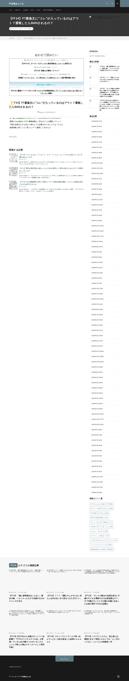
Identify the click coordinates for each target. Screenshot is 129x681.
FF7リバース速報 (96, 508)
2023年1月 (95, 346)
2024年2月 (95, 278)
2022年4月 (95, 393)
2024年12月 (95, 226)
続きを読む (13, 136)
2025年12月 (95, 163)
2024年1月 (95, 283)
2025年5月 (95, 199)
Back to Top (64, 659)
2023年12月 (95, 288)
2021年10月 (95, 424)
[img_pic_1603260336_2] (46, 112)
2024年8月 (95, 246)
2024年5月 (95, 262)
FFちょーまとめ (95, 522)
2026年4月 (95, 142)
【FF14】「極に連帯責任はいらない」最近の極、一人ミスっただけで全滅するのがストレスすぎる (110, 68)
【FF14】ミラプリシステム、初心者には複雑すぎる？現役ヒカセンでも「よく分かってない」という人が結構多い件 (102, 639)
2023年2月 (95, 341)
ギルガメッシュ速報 (96, 535)
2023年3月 (95, 335)
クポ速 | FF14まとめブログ (99, 540)
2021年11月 (95, 419)
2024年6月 (95, 257)
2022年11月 (95, 356)
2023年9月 (95, 304)
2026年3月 (95, 147)
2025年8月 (95, 184)
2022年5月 (95, 388)
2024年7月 (95, 252)
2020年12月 (95, 477)
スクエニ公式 (113, 540)
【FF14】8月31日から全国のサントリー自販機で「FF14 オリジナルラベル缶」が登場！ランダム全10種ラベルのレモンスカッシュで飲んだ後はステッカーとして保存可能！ (27, 641)
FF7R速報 (110, 504)
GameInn (93, 526)
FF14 (38, 10)
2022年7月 (95, 377)
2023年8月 (95, 309)
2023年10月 (95, 299)
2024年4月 (95, 267)
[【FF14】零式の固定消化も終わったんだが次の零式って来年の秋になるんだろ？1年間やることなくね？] (13, 171)
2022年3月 (95, 398)
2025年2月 (95, 215)
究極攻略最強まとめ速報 (98, 549)
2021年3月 (95, 461)
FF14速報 (28, 28)
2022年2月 (95, 403)
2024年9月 (95, 241)
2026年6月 (95, 131)
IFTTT (100, 526)
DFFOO (58, 10)
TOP (10, 10)
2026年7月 (95, 126)
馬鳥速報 (110, 549)
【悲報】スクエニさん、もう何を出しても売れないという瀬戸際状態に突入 (46, 78)
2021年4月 (95, 456)
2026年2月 (95, 152)
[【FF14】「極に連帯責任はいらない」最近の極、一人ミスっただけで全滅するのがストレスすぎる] (94, 70)
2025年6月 (95, 194)
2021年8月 (95, 435)
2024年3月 (95, 273)
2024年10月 (95, 236)
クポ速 (107, 535)
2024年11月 (95, 231)
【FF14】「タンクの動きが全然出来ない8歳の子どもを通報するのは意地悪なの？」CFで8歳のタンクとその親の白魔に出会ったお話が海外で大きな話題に (110, 92)
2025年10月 (95, 173)
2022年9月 (95, 367)
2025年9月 (95, 179)
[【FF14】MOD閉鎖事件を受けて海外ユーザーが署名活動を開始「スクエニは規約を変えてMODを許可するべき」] (13, 185)
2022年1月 (95, 409)
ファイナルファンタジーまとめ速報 (101, 545)
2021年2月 (95, 466)
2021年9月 (95, 430)
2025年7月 (95, 189)
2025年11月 (95, 168)
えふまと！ (94, 531)
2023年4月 (95, 330)
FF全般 (25, 10)
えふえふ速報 (109, 526)
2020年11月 (95, 482)
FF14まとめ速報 (108, 508)
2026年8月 (95, 121)
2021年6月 (95, 445)
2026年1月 (95, 158)
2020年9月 (95, 492)
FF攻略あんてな (107, 522)
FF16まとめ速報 (103, 513)
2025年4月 (95, 205)
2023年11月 (95, 294)
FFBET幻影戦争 (48, 10)
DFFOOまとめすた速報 (97, 504)
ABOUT (17, 10)
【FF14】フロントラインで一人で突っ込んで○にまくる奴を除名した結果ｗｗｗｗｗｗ (64, 639)
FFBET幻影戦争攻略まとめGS (99, 517)
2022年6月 (95, 382)
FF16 (32, 10)
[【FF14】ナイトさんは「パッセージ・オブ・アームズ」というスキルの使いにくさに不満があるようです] (13, 158)
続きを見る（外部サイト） (46, 85)
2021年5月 (95, 450)
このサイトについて (15, 667)
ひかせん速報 (104, 531)
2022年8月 (95, 372)
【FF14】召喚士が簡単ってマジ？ (46, 70)
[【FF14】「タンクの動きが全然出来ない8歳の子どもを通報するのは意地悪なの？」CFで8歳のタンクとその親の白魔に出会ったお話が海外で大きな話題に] (94, 92)
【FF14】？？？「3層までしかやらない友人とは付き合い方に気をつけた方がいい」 (109, 79)
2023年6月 (95, 320)
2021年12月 (95, 414)
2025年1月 (95, 220)
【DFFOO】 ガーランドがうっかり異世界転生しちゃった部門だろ (46, 63)
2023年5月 (95, 325)
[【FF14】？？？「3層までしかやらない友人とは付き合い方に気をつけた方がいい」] (94, 81)
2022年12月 (95, 351)
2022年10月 (95, 362)
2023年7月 (95, 314)
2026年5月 (95, 137)
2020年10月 (95, 487)
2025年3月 (95, 210)
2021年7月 (95, 440)
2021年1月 (95, 471)
